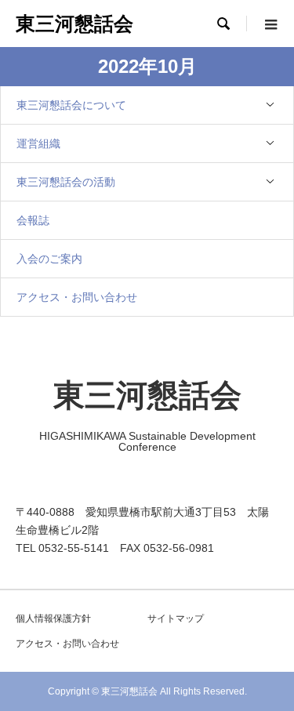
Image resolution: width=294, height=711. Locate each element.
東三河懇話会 (74, 23)
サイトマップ (175, 618)
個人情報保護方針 (53, 618)
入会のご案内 (49, 258)
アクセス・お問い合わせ (76, 297)
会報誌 (32, 220)
